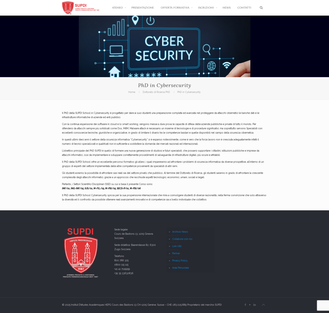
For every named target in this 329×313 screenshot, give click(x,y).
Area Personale (180, 267)
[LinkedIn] (254, 304)
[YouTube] (250, 304)
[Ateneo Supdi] (81, 7)
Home (131, 92)
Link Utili (176, 246)
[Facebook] (245, 304)
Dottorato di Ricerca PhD (156, 92)
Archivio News (180, 231)
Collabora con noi (182, 239)
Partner (176, 253)
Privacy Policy (180, 260)
